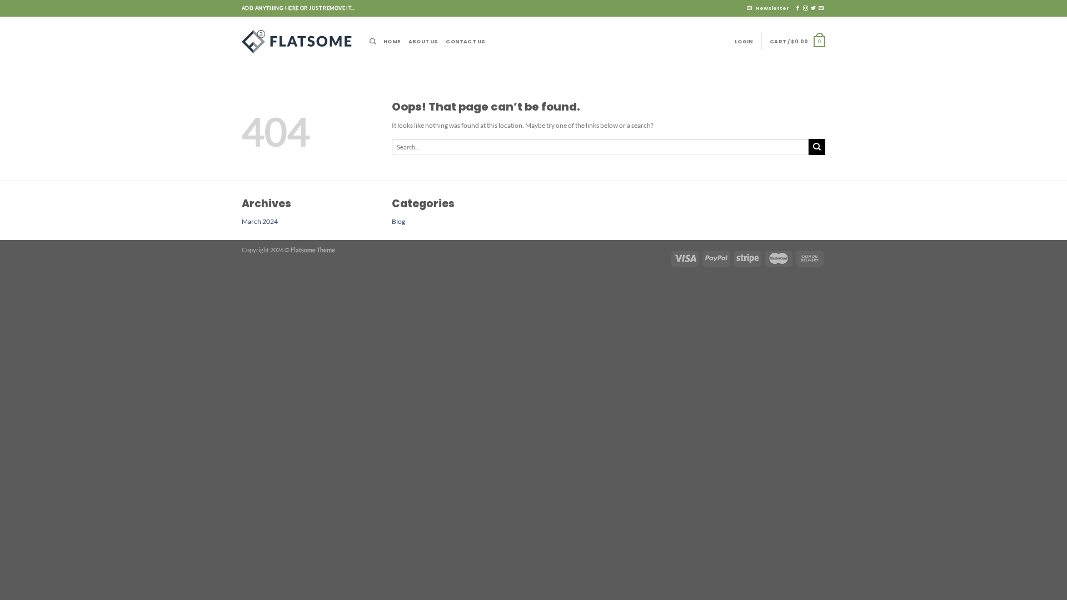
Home (392, 41)
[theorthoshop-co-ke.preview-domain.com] (297, 41)
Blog (398, 221)
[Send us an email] (821, 8)
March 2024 (260, 221)
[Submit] (817, 147)
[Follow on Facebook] (797, 8)
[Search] (373, 41)
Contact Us (465, 41)
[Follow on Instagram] (805, 8)
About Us (423, 41)
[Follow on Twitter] (813, 8)
